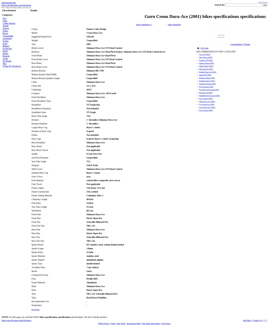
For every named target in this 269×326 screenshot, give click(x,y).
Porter (5, 31)
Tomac (6, 41)
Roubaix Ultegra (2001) (207, 78)
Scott (5, 43)
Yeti (4, 18)
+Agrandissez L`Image (240, 44)
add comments (174, 24)
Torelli (5, 26)
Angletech (7, 38)
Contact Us (257, 320)
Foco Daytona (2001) (206, 87)
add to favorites (263, 2)
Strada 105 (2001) (205, 75)
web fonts (165, 323)
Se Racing (7, 48)
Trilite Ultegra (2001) (206, 66)
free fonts (121, 323)
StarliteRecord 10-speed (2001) (209, 96)
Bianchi (6, 56)
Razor (5, 33)
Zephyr (6, 28)
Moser (5, 53)
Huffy (5, 51)
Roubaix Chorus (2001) (207, 81)
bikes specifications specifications (16, 5)
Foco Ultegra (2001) (206, 99)
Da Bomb (7, 61)
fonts (113, 323)
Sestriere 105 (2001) (206, 60)
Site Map (247, 320)
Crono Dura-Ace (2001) (207, 107)
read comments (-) (144, 24)
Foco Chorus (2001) (206, 110)
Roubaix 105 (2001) (206, 93)
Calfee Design (9, 23)
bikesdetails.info (9, 3)
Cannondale (8, 36)
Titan (5, 21)
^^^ (265, 320)
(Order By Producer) (12, 66)
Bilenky (6, 46)
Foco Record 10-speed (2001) (209, 90)
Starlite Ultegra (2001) (206, 63)
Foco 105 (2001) (204, 54)
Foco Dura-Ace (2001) (206, 104)
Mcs (4, 63)
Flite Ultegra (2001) (205, 57)
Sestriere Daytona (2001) (207, 84)
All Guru (204, 48)
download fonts (134, 323)
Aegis (5, 58)
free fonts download (151, 323)
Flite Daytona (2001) (206, 69)
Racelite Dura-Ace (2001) (207, 72)
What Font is (104, 323)
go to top (35, 309)
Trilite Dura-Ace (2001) (207, 102)
